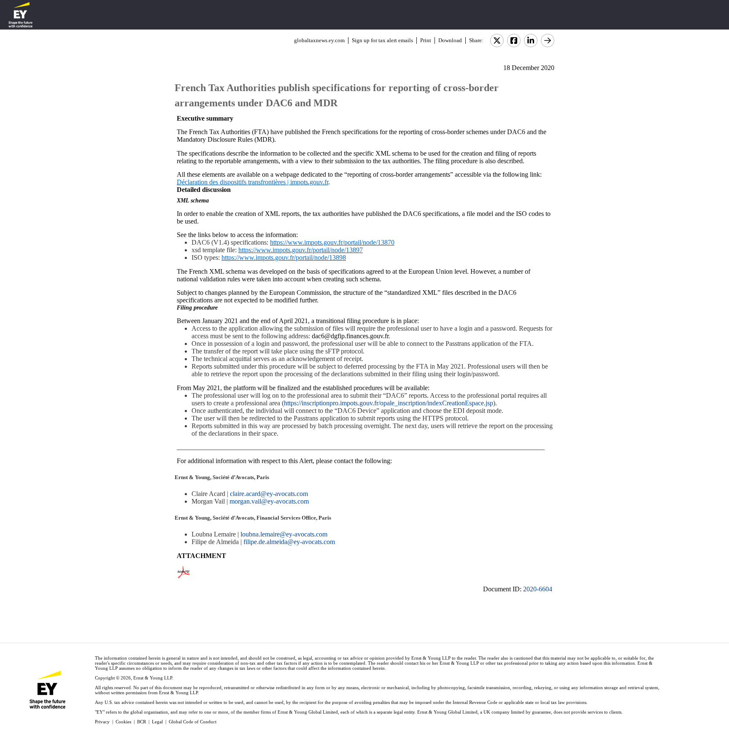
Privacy (102, 721)
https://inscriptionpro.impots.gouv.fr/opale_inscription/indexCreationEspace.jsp (388, 403)
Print (425, 40)
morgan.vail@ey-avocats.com (269, 501)
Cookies (123, 721)
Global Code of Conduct (192, 721)
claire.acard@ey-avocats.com (269, 493)
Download (450, 40)
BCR (141, 721)
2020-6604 (537, 589)
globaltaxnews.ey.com (319, 40)
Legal (157, 721)
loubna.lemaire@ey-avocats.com (283, 534)
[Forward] (547, 40)
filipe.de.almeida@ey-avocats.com (289, 541)
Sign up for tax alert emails (382, 40)
